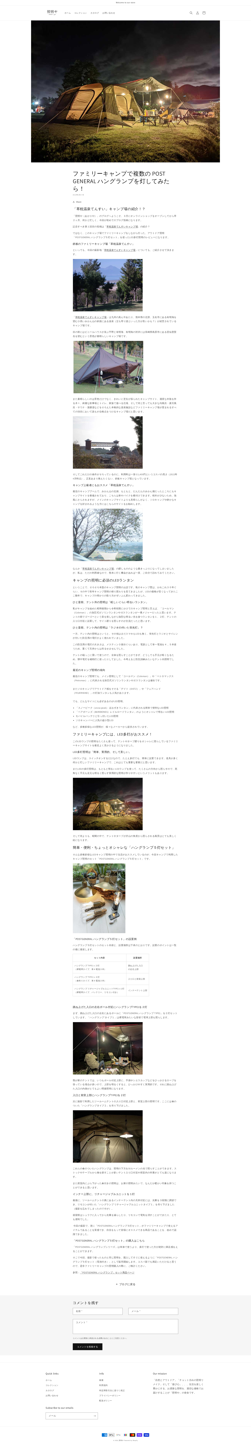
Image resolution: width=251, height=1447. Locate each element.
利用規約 (103, 1385)
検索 (101, 1380)
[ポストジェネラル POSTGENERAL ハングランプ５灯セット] (99, 932)
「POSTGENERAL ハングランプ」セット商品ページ (107, 1272)
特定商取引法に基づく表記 (112, 1390)
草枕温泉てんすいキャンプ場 (122, 226)
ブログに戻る (127, 1284)
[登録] (94, 1415)
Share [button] (78, 202)
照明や (121, 1440)
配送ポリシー (105, 1400)
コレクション (52, 1385)
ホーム (49, 1380)
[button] (191, 13)
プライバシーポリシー (109, 1395)
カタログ (50, 1390)
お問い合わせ (52, 1395)
